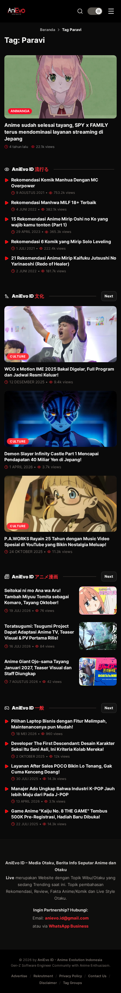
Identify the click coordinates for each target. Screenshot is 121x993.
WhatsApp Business (68, 926)
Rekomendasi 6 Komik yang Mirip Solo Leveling (61, 241)
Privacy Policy (70, 976)
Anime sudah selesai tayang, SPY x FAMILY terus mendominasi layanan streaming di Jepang (56, 132)
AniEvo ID (30, 169)
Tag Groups (72, 983)
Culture (18, 356)
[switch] (94, 11)
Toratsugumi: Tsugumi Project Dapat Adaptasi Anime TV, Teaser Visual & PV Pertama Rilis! (39, 632)
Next (109, 296)
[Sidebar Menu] (111, 11)
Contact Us (97, 976)
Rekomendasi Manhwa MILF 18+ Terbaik (53, 202)
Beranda (47, 29)
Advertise (19, 976)
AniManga (20, 111)
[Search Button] (80, 11)
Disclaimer (48, 983)
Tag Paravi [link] (71, 29)
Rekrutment (43, 976)
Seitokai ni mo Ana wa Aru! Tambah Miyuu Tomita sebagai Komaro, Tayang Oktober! (36, 596)
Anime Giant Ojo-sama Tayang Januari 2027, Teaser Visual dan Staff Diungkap (38, 667)
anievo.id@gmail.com (67, 917)
